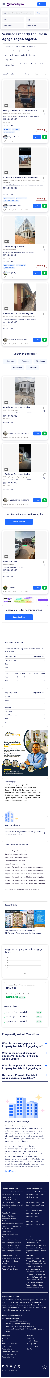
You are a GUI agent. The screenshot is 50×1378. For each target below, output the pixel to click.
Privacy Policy (6, 1346)
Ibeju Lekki (17, 790)
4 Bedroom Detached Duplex (16, 407)
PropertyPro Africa (8, 1357)
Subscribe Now (19, 617)
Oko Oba (31, 55)
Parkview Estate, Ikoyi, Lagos (35, 1240)
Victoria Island (17, 800)
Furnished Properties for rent (35, 1261)
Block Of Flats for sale (9, 1200)
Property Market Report (10, 1269)
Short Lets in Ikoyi (32, 1219)
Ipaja (29, 792)
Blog (3, 1341)
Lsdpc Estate (10, 60)
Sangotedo (28, 798)
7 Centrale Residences (10, 1234)
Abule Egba (9, 785)
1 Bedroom (9, 361)
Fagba (16, 55)
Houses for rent (31, 1208)
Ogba (38, 795)
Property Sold (31, 1344)
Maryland (24, 795)
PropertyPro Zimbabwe (10, 1352)
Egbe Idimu (28, 787)
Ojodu (13, 798)
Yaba (25, 800)
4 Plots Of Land (10, 562)
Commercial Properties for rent (36, 1192)
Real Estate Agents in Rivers (11, 1250)
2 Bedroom (9, 46)
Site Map (29, 1349)
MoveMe (5, 1264)
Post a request (19, 522)
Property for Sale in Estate (34, 1285)
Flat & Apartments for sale (11, 1194)
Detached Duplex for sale (11, 1202)
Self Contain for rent (33, 1200)
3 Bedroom (20, 46)
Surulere (8, 800)
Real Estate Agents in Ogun (11, 1248)
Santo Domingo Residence (11, 1226)
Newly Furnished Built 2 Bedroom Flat (20, 111)
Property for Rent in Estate (35, 1288)
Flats (6, 677)
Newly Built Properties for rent (36, 1264)
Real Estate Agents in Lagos (11, 1240)
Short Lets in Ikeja (32, 1216)
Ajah (22, 785)
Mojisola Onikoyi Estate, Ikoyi (36, 1245)
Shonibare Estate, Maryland (35, 1248)
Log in (41, 4)
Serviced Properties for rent (35, 1258)
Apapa (19, 787)
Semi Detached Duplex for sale (13, 1205)
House (23, 51)
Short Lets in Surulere (33, 1227)
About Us (5, 1338)
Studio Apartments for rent (35, 1205)
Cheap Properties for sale (15, 861)
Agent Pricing (30, 1338)
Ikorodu (33, 790)
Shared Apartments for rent (35, 1202)
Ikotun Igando (9, 792)
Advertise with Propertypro (11, 1258)
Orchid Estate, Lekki (33, 1242)
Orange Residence (8, 1216)
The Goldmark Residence (11, 1229)
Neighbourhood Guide (10, 1261)
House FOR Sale (34, 116)
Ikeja (27, 790)
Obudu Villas (6, 1231)
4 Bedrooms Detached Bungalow (18, 314)
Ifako (23, 55)
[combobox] (41, 13)
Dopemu (8, 55)
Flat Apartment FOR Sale (35, 185)
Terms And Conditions (9, 1344)
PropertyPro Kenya (8, 1349)
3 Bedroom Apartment (13, 247)
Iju (23, 790)
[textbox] (13, 19)
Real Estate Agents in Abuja (11, 1242)
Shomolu (36, 798)
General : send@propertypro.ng (17, 1321)
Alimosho (29, 785)
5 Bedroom (32, 367)
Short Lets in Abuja (32, 1213)
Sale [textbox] (38, 13)
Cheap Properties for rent (34, 1266)
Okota (19, 798)
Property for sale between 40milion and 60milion (24, 870)
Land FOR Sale (18, 567)
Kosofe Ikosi (9, 795)
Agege (17, 785)
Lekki (17, 795)
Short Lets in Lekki (32, 1221)
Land (30, 51)
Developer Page (32, 1341)
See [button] (9, 1171)
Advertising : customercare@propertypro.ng (21, 1326)
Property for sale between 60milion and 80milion (24, 874)
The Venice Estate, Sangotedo (12, 1223)
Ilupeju (23, 792)
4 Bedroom (31, 46)
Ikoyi (17, 792)
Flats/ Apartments (12, 51)
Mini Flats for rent (32, 1197)
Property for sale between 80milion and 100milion (24, 877)
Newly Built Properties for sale (17, 857)
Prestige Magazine (8, 1266)
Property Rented (32, 1346)
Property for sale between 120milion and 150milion (25, 884)
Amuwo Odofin (10, 787)
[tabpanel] (25, 94)
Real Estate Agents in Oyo (11, 1245)
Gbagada (8, 790)
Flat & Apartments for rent (35, 1194)
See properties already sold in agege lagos (22, 889)
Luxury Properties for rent (34, 1269)
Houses (7, 681)
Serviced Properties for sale (15, 851)
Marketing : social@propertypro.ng (18, 1324)
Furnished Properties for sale (16, 854)
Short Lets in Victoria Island (35, 1224)
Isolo (34, 792)
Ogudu (7, 798)
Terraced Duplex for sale (10, 1208)
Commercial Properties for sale (12, 1192)
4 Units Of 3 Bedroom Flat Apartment (20, 178)
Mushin (31, 795)
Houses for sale (7, 1197)
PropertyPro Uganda (9, 1354)
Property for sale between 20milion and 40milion (24, 867)
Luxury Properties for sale (15, 864)
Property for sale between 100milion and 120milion (25, 880)
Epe (34, 787)
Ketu (39, 792)
